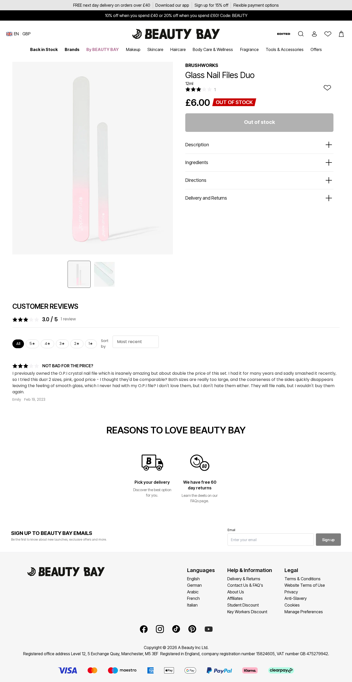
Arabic (193, 591)
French (193, 598)
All (18, 343)
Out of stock (259, 122)
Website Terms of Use (304, 585)
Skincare (155, 49)
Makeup (133, 49)
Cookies (292, 605)
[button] (301, 34)
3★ (62, 343)
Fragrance (249, 49)
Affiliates (235, 598)
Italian (192, 605)
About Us (235, 591)
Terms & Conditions (302, 578)
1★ (91, 343)
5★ (32, 343)
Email (231, 530)
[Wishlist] (327, 34)
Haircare (178, 49)
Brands (72, 49)
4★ (48, 343)
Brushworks (201, 65)
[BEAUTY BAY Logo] (176, 34)
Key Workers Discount (247, 611)
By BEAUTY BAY (102, 49)
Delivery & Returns (243, 578)
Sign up (328, 540)
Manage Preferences (303, 611)
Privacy (291, 591)
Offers (316, 49)
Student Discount (243, 605)
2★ (77, 343)
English (193, 578)
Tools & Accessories (285, 49)
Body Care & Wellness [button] (213, 49)
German (194, 585)
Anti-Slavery (295, 598)
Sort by (104, 343)
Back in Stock (44, 49)
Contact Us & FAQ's (245, 585)
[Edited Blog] (283, 34)
